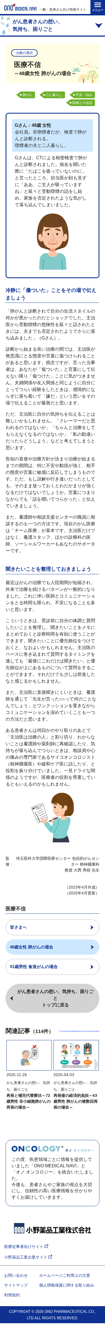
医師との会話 (82, 103)
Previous (8, 1065)
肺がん (27, 95)
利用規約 (12, 1295)
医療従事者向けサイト (24, 1246)
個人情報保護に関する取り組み (66, 1285)
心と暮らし (54, 95)
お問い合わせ (16, 1275)
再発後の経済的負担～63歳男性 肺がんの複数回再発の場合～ (75, 1101)
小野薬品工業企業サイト (26, 1257)
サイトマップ (16, 1285)
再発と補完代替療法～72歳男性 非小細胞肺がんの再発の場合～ (28, 1101)
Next (96, 1065)
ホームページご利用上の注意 (64, 1275)
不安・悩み (84, 95)
